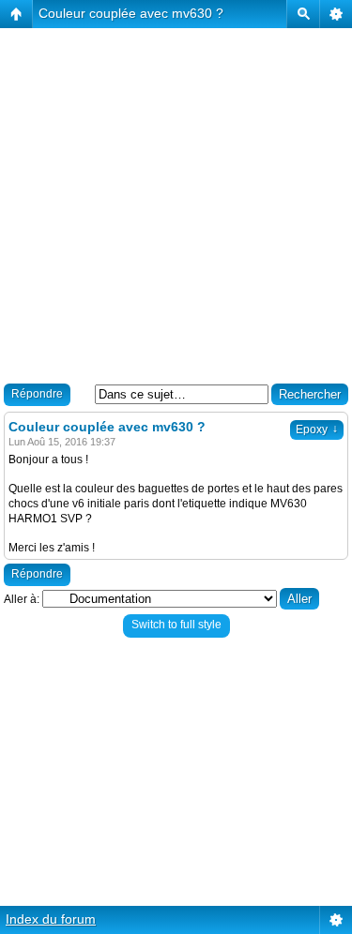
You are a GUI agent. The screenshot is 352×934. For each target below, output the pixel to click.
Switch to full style (176, 624)
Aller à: (21, 599)
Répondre (37, 393)
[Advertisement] (176, 204)
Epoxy (317, 429)
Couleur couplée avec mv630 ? (130, 13)
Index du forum (51, 918)
